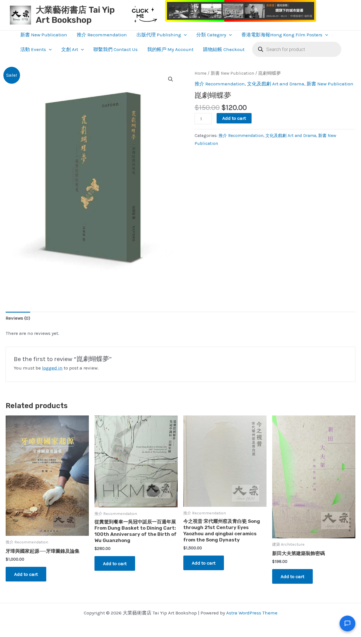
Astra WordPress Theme (252, 613)
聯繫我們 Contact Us (115, 49)
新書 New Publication (43, 34)
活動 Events (33, 49)
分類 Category (211, 34)
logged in (52, 368)
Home (200, 73)
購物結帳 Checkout (224, 49)
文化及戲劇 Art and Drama (275, 84)
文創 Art (69, 49)
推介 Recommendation (102, 34)
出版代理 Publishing (159, 34)
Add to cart (234, 118)
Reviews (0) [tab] (18, 318)
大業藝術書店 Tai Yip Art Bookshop (75, 15)
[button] (184, 34)
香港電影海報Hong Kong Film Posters (281, 34)
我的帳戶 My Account (170, 49)
